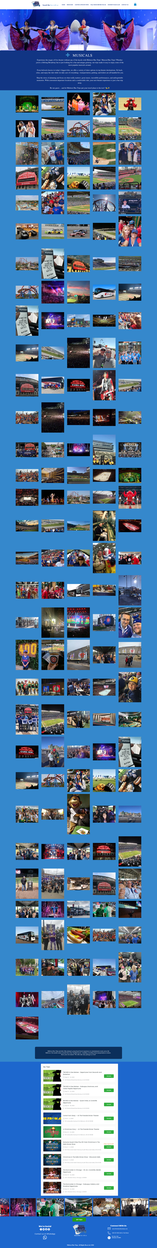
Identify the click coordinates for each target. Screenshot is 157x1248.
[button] (70, 5)
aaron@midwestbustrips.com (120, 1228)
